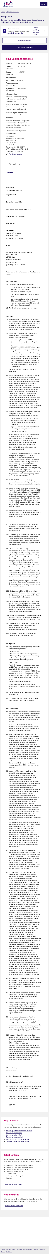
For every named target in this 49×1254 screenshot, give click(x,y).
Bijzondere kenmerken (10, 90)
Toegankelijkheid (27, 1249)
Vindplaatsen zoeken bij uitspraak (17, 1139)
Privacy (14, 1249)
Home (3, 11)
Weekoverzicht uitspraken (14, 1206)
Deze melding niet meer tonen (36, 31)
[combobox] (24, 164)
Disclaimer (9, 1251)
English (3, 1249)
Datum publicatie (9, 73)
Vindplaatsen (11, 133)
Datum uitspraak (9, 68)
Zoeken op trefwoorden (14, 1133)
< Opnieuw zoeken (24, 41)
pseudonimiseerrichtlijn (15, 33)
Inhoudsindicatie (12, 94)
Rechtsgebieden (12, 83)
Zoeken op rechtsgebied (14, 1137)
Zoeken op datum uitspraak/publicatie (19, 1131)
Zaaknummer (11, 78)
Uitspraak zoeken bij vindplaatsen (17, 1141)
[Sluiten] (44, 31)
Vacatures (42, 1249)
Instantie (9, 63)
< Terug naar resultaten (24, 47)
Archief (3, 1251)
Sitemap (8, 1249)
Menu (43, 4)
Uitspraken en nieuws (12, 11)
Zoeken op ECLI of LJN (14, 1135)
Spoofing (35, 1249)
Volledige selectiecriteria (13, 1184)
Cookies (19, 1249)
